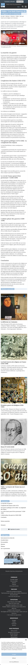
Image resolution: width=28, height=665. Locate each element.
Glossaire (3, 525)
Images (14, 620)
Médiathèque (14, 637)
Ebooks (14, 625)
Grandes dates (4, 540)
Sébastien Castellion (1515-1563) (14, 605)
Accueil (2, 16)
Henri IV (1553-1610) (14, 603)
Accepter (14, 654)
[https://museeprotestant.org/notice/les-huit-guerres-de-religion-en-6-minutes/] (14, 558)
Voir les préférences (14, 661)
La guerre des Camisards (14, 610)
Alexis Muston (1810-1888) (14, 602)
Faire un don (20, 1)
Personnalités (4, 542)
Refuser (14, 658)
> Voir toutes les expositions (14, 615)
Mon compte (14, 635)
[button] (26, 639)
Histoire (13, 16)
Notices (7, 16)
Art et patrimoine (5, 548)
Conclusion (3, 517)
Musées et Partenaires (14, 632)
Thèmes (3, 546)
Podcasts (14, 623)
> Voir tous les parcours (14, 596)
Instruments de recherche (7, 538)
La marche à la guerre (6, 503)
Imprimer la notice (15, 529)
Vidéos (14, 622)
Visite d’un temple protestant (14, 591)
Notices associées (5, 521)
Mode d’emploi (14, 634)
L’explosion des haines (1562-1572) (10, 505)
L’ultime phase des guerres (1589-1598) (11, 515)
